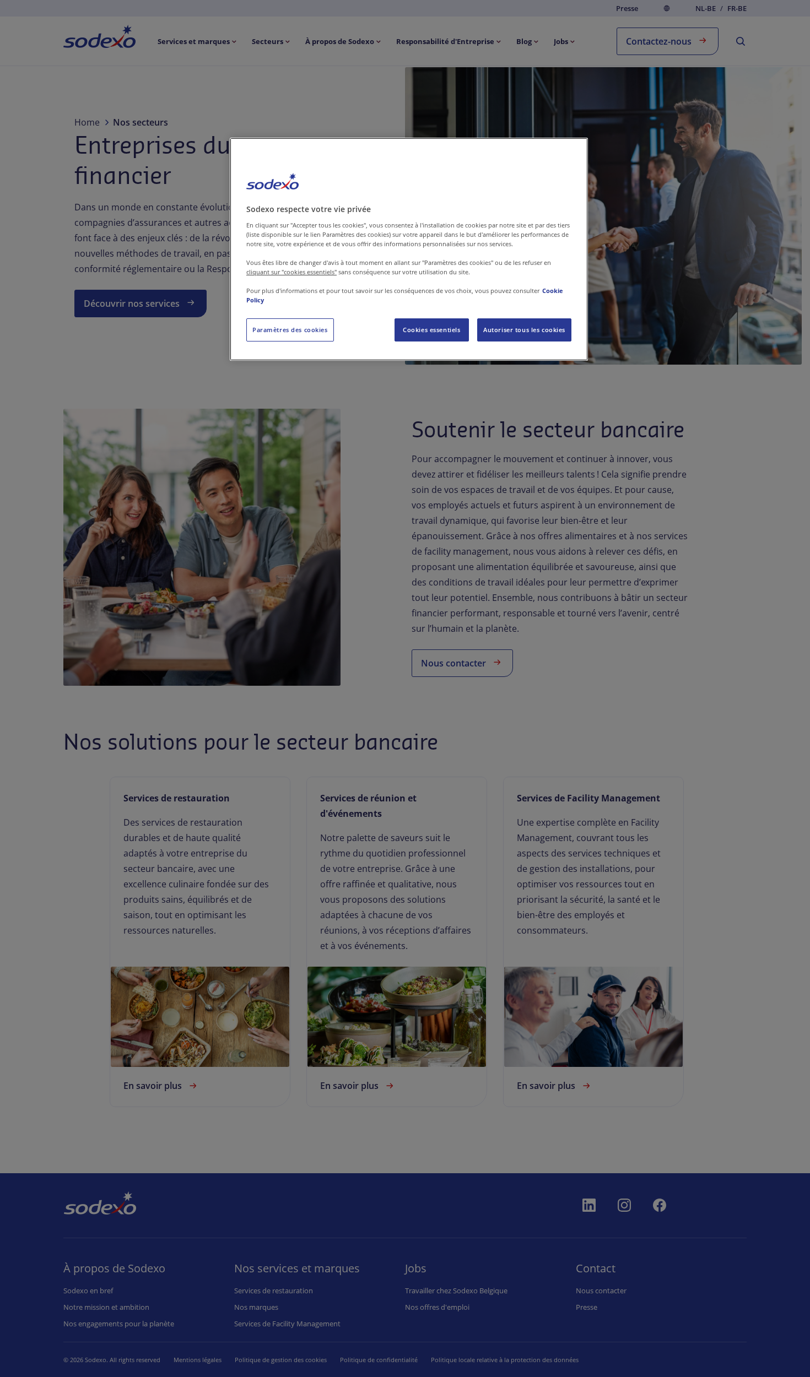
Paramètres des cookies (290, 330)
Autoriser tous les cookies (524, 330)
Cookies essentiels (431, 330)
